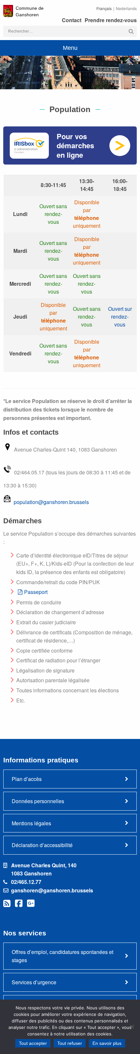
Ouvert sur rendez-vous (120, 316)
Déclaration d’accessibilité (42, 845)
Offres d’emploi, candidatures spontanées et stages (62, 956)
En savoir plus (106, 1043)
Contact (71, 20)
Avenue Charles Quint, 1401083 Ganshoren (44, 869)
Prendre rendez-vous (111, 20)
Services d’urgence (34, 982)
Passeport (36, 592)
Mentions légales (31, 823)
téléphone (86, 218)
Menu (70, 48)
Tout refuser (69, 1043)
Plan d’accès (27, 779)
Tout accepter (33, 1043)
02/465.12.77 (26, 882)
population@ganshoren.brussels (51, 502)
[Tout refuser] (132, 1026)
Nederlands (126, 8)
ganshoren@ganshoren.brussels (52, 890)
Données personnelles (38, 801)
